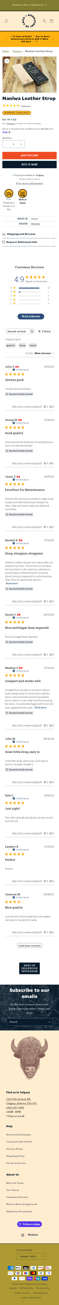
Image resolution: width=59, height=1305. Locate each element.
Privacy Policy (14, 1149)
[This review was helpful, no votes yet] (45, 406)
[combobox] (39, 353)
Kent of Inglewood (27, 1284)
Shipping (11, 123)
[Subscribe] (49, 1022)
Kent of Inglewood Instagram (29, 968)
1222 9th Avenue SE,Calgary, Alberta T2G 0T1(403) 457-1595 (21, 1103)
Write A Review (31, 316)
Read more (12, 583)
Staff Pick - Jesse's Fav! (17, 113)
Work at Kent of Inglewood (21, 1204)
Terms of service (22, 1293)
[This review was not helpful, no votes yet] (51, 406)
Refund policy (26, 1288)
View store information (29, 183)
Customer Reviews (17, 1197)
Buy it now (30, 164)
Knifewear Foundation (19, 1211)
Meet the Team (15, 1183)
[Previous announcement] (5, 5)
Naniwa (17, 51)
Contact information (31, 1298)
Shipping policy (40, 1293)
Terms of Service (16, 1163)
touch (33, 345)
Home (5, 51)
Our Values (12, 1190)
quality (10, 345)
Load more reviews (29, 945)
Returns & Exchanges (18, 1134)
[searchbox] (17, 331)
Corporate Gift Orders (19, 1141)
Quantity (7, 138)
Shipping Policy (15, 1156)
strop (22, 345)
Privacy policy (43, 1288)
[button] (6, 20)
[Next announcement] (53, 5)
